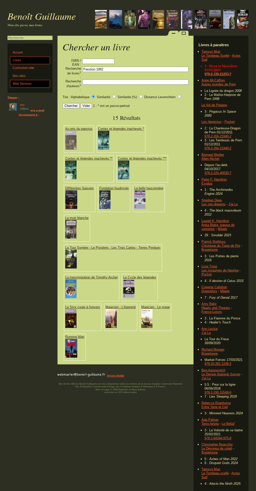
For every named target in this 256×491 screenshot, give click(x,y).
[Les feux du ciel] (130, 20)
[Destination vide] (215, 20)
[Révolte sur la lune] (242, 20)
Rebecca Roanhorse (216, 403)
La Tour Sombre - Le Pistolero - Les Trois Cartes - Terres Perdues (112, 247)
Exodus (207, 183)
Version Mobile (115, 375)
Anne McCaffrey (213, 80)
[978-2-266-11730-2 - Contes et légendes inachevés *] (103, 148)
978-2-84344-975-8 (217, 438)
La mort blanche (76, 218)
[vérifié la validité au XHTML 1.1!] (68, 370)
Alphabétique (80, 97)
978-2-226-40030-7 (217, 173)
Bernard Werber (213, 155)
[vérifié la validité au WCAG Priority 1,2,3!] (111, 370)
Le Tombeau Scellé (215, 55)
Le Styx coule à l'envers (82, 307)
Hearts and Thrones (216, 308)
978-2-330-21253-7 (217, 74)
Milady (222, 229)
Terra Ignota (210, 424)
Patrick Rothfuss (214, 242)
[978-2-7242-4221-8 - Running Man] (71, 356)
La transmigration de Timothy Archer (91, 277)
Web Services (22, 83)
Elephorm (123, 389)
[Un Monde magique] (172, 20)
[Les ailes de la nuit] (158, 20)
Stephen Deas (212, 200)
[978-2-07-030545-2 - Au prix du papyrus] (70, 148)
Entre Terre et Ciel (215, 407)
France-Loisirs (212, 312)
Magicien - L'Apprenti (121, 307)
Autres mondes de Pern (219, 84)
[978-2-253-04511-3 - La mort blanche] (70, 238)
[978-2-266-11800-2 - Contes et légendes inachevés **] (70, 178)
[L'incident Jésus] (228, 20)
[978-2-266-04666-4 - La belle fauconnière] (140, 208)
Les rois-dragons (214, 204)
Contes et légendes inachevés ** (88, 158)
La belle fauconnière (148, 188)
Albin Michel (210, 159)
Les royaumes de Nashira (220, 270)
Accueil (18, 52)
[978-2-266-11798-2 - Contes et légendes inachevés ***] (123, 178)
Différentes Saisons (79, 188)
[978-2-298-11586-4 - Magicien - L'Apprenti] (111, 327)
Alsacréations (139, 389)
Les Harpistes (212, 122)
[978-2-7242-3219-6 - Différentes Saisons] (71, 208)
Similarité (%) (127, 97)
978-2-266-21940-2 (217, 136)
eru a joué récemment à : (31, 112)
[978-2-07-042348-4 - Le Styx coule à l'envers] (70, 327)
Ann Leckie (210, 329)
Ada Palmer (210, 420)
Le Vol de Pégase (214, 105)
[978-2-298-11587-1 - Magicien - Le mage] (146, 327)
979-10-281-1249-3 (217, 364)
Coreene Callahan (214, 287)
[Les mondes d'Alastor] (186, 20)
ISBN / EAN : (76, 62)
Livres (17, 60)
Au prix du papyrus (78, 129)
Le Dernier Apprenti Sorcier (221, 374)
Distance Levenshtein (160, 97)
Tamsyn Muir (211, 51)
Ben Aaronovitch (213, 370)
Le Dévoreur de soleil (217, 448)
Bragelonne (210, 249)
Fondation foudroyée (114, 188)
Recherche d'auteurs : (73, 85)
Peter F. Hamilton (214, 179)
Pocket (229, 122)
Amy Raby (209, 304)
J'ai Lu (233, 204)
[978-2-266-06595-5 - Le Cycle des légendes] (128, 297)
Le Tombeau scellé (215, 473)
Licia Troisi (209, 266)
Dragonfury (209, 291)
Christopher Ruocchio (217, 444)
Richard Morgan (213, 349)
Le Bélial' (228, 424)
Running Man (74, 337)
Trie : (66, 97)
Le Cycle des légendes (139, 277)
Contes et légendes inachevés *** (142, 158)
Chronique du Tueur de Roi (221, 245)
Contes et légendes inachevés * (121, 129)
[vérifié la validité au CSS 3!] (89, 370)
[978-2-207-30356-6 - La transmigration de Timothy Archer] (70, 297)
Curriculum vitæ (23, 67)
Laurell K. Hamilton (215, 221)
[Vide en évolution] (101, 20)
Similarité (104, 97)
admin (251, 487)
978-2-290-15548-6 (217, 392)
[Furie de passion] (144, 20)
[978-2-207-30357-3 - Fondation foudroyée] (104, 208)
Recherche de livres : (73, 73)
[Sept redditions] (115, 20)
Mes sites (19, 75)
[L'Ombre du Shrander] (201, 20)
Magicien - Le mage (155, 307)
